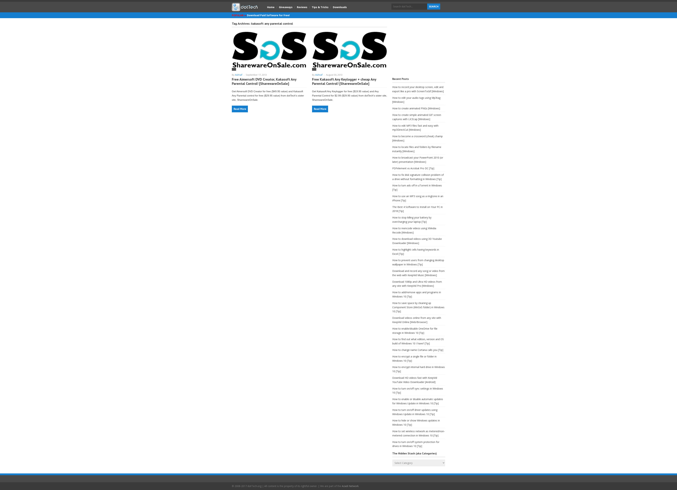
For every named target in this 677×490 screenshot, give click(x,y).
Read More (240, 109)
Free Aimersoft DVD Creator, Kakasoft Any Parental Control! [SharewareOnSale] (264, 81)
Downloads (340, 7)
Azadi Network (350, 486)
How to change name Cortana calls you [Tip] (417, 350)
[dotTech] (245, 9)
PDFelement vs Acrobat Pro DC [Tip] (413, 168)
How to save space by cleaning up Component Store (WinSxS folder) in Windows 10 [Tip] (418, 307)
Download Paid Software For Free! (268, 15)
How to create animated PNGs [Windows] (416, 108)
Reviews (302, 7)
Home (271, 7)
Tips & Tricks (320, 7)
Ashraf (238, 74)
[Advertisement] (418, 48)
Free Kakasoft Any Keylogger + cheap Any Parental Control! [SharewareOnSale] (344, 81)
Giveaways (285, 7)
